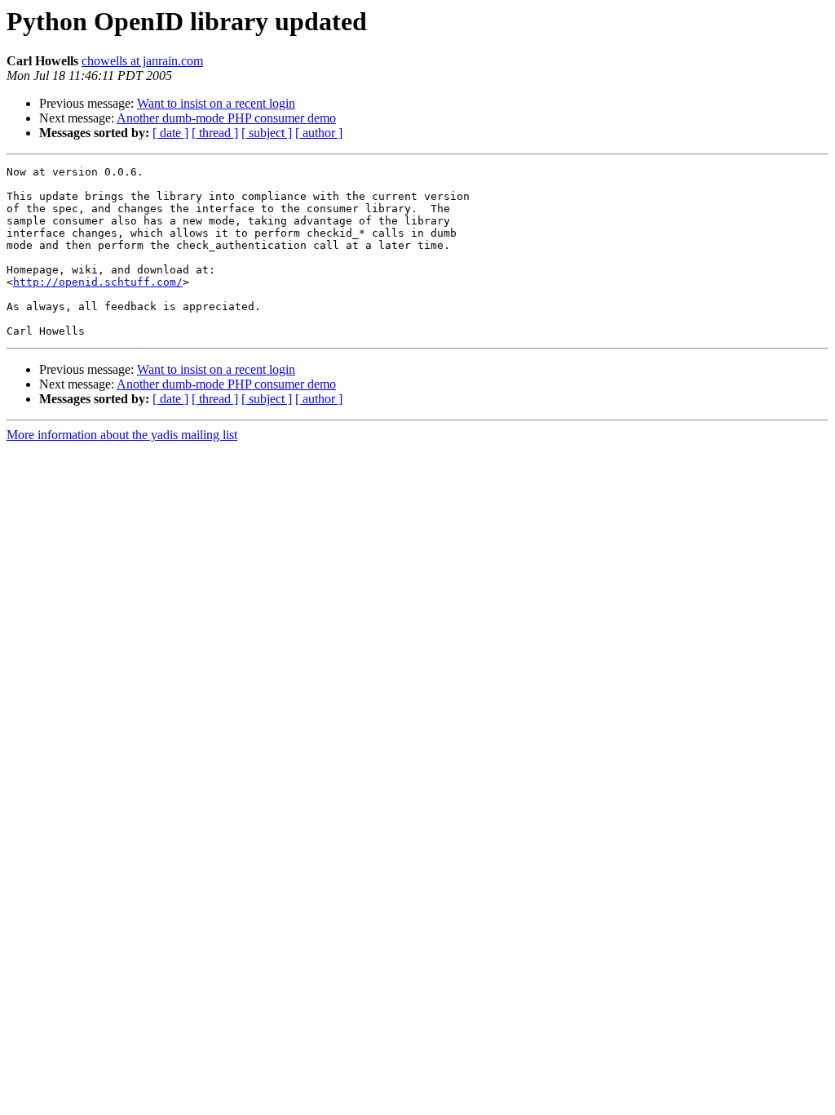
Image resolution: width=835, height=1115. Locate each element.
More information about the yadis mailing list (122, 435)
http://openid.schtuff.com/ (98, 282)
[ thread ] (215, 133)
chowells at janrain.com (142, 61)
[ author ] (318, 133)
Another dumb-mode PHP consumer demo (226, 118)
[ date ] (170, 133)
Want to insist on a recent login (216, 103)
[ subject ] (266, 133)
